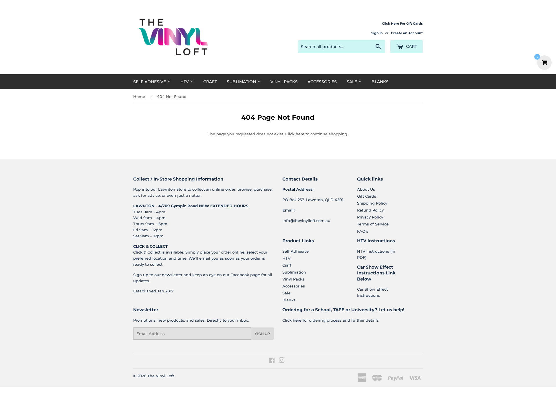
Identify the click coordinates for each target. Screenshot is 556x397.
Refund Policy (370, 210)
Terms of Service (373, 224)
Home (139, 96)
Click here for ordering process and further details (330, 320)
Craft (210, 81)
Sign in (377, 33)
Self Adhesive (150, 81)
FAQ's (362, 231)
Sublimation (242, 81)
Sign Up (262, 334)
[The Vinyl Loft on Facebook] (272, 361)
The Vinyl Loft (160, 376)
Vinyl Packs (284, 81)
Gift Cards (366, 196)
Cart (411, 46)
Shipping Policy (372, 203)
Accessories (322, 81)
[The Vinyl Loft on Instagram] (282, 361)
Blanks (380, 81)
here (300, 134)
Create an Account (407, 33)
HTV (185, 81)
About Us (366, 189)
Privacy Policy (370, 217)
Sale (352, 81)
